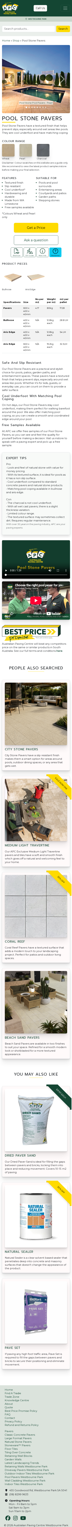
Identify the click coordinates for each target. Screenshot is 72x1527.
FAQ (7, 1414)
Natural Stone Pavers (18, 1441)
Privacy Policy (13, 1421)
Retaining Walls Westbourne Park (26, 1466)
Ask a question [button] (36, 240)
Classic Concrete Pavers (20, 1434)
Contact (10, 1418)
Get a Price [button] (36, 228)
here (59, 650)
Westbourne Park (37, 19)
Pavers (9, 1431)
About (9, 1403)
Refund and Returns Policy (22, 1425)
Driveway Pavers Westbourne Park (27, 1470)
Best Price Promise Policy (21, 1410)
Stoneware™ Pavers (17, 1445)
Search (63, 28)
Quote (9, 1407)
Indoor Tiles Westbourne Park (24, 1484)
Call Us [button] (40, 8)
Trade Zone (12, 1396)
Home (6, 40)
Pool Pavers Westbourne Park (24, 1477)
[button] (10, 79)
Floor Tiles (11, 1448)
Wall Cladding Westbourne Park (25, 1480)
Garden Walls (13, 1459)
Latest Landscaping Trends (22, 1463)
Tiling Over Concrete (18, 1452)
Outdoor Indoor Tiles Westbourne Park (29, 1473)
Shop (16, 40)
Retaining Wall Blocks (18, 1455)
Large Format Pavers (18, 1438)
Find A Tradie (13, 1393)
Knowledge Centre (17, 1400)
